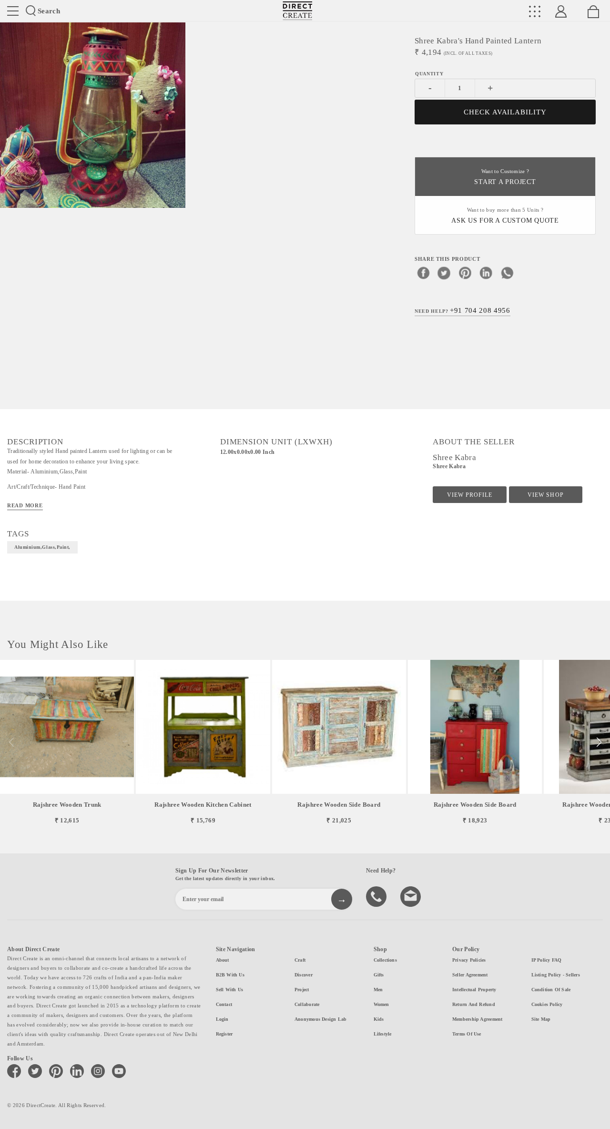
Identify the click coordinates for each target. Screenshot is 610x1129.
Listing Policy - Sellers (555, 974)
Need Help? (462, 310)
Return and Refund (473, 1004)
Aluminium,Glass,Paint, (42, 547)
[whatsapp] (507, 272)
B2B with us (230, 974)
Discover (304, 974)
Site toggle (13, 11)
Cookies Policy (547, 1004)
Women (381, 1004)
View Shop (545, 495)
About (222, 960)
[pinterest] (465, 272)
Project (302, 989)
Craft (300, 960)
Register (224, 1034)
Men (378, 989)
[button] (598, 742)
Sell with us (230, 989)
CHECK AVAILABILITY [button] (505, 112)
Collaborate (307, 1004)
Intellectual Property (474, 989)
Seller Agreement (470, 974)
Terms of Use (466, 1034)
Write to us (411, 895)
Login (222, 1019)
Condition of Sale (551, 989)
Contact (224, 1004)
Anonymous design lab (320, 1019)
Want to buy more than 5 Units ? (505, 215)
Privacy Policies (469, 960)
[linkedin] (486, 272)
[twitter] (444, 272)
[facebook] (423, 272)
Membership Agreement (477, 1019)
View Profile (469, 495)
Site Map (541, 1019)
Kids (379, 1019)
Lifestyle (383, 1034)
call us (377, 895)
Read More (25, 505)
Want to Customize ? (505, 177)
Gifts (379, 974)
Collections (385, 960)
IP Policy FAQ (546, 960)
